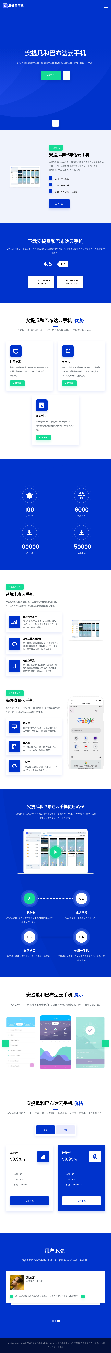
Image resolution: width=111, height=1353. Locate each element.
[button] (52, 1321)
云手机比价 (64, 1343)
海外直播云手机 (20, 700)
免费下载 (50, 75)
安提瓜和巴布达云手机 (55, 53)
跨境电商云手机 (20, 594)
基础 (46, 1129)
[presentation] (5, 1043)
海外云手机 (75, 1343)
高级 (65, 1129)
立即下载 (59, 204)
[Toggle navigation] (106, 6)
